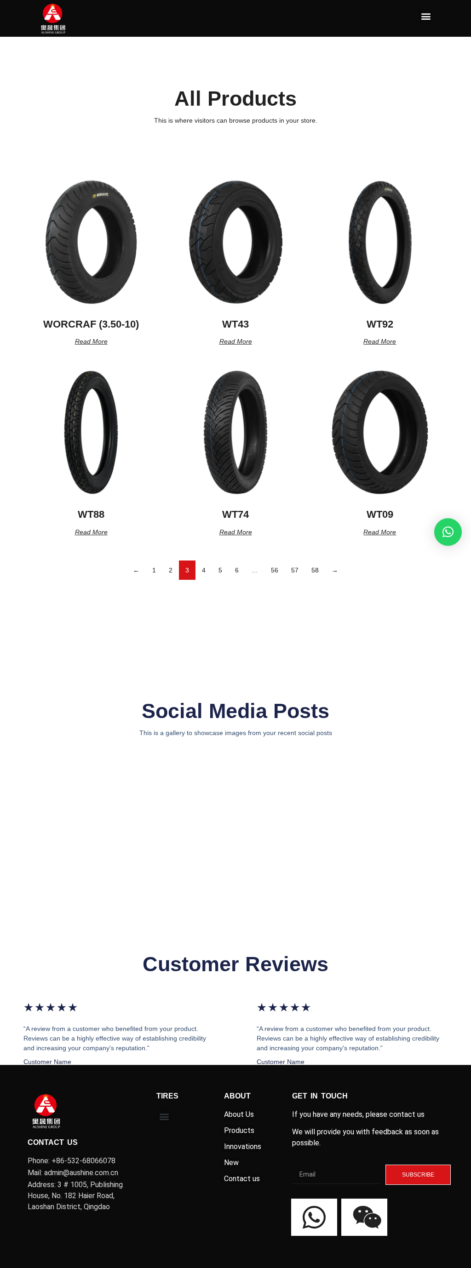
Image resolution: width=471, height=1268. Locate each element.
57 (295, 570)
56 (274, 570)
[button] (425, 16)
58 (315, 570)
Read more (91, 341)
